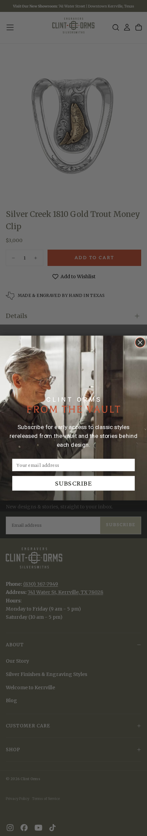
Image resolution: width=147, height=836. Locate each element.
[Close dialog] (140, 342)
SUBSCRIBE (73, 483)
